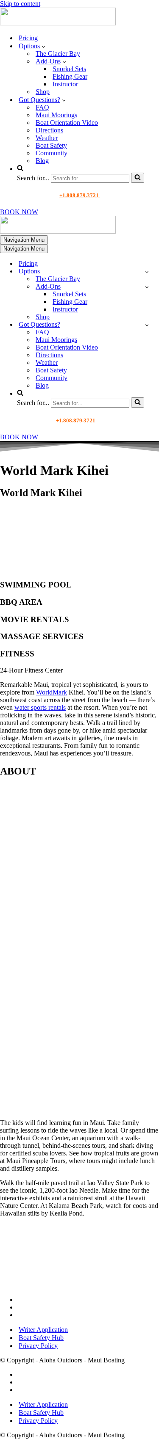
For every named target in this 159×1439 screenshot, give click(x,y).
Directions (49, 130)
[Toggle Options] (147, 271)
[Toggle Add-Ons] (147, 286)
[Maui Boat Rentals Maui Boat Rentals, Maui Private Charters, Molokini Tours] (58, 23)
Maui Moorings (56, 115)
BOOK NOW (19, 211)
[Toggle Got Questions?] (147, 324)
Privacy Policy (38, 1345)
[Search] (137, 178)
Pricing (28, 37)
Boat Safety (51, 145)
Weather (47, 137)
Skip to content (20, 3)
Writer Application (43, 1329)
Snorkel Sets (69, 68)
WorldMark (51, 692)
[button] (43, 46)
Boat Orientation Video (67, 122)
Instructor (65, 84)
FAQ (42, 107)
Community (51, 153)
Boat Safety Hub (41, 1337)
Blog (42, 160)
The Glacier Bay (58, 53)
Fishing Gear (70, 76)
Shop (43, 91)
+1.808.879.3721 (79, 195)
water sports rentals (40, 707)
